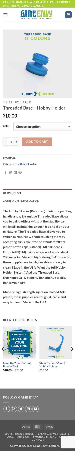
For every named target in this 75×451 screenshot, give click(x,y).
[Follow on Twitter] (21, 409)
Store (9, 433)
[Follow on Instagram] (14, 409)
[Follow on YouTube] (35, 409)
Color (6, 126)
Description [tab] (12, 193)
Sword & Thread (45, 436)
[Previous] (3, 357)
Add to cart (37, 141)
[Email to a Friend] (15, 172)
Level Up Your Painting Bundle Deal (17, 364)
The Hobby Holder (17, 102)
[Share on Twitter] (10, 172)
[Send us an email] (28, 409)
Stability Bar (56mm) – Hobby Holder (53, 364)
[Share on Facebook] (5, 172)
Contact (38, 439)
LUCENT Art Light (19, 436)
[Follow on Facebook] (6, 409)
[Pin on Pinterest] (20, 172)
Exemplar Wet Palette (53, 433)
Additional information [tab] (21, 201)
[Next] (71, 357)
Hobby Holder (25, 433)
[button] (5, 15)
